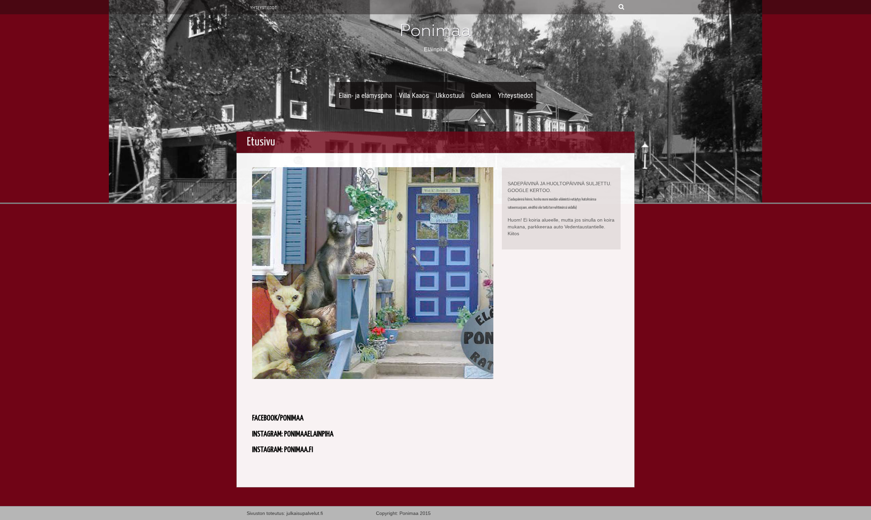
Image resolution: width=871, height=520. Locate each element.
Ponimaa (435, 30)
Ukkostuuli (450, 95)
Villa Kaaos (414, 95)
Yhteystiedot (263, 7)
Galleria (481, 95)
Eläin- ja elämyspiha (365, 95)
